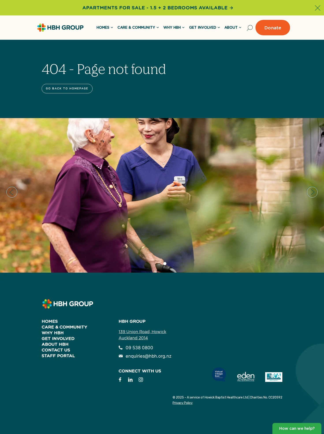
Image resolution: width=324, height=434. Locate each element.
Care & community (64, 327)
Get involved (58, 338)
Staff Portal (58, 355)
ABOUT (231, 27)
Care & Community (136, 27)
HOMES (103, 27)
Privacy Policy (183, 403)
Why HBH (172, 27)
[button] (11, 192)
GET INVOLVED (202, 27)
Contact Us (56, 350)
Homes (50, 321)
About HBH (55, 344)
